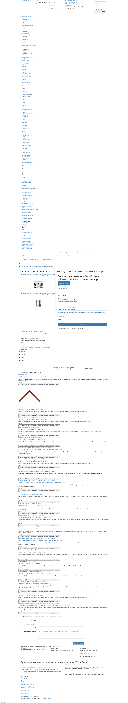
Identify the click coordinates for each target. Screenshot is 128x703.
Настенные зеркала (85, 255)
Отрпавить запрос (78, 643)
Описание (24, 331)
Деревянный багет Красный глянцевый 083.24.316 (34, 573)
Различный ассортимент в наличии (29, 696)
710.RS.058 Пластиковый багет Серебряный (32, 506)
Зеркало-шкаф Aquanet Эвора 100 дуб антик (32, 552)
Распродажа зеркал (47, 259)
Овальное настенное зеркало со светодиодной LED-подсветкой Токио (40, 449)
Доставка (53, 2)
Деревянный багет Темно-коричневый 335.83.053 (33, 419)
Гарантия (49, 698)
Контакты (53, 6)
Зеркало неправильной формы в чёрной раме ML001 (34, 584)
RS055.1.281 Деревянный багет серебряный (32, 439)
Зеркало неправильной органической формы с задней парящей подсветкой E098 (43, 605)
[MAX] (3, 702)
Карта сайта (24, 689)
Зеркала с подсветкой (28, 252)
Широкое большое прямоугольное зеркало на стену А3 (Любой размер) (40, 540)
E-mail (34, 627)
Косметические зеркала (34, 259)
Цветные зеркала (96, 255)
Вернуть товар (24, 692)
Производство (24, 680)
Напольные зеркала (73, 255)
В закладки (46, 384)
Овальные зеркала (61, 255)
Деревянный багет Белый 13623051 (29, 563)
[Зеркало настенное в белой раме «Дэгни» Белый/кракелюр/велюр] (38, 275)
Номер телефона (31, 624)
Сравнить (28, 384)
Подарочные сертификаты (27, 684)
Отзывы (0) (42, 331)
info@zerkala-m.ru (69, 5)
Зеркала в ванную (69, 252)
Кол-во (59, 319)
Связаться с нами (25, 690)
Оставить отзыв (68, 292)
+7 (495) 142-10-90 (84, 652)
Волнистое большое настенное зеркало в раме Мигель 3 (36, 471)
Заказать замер (64, 283)
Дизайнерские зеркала (91, 252)
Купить (82, 324)
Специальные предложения (27, 687)
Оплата (52, 3)
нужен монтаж (62, 316)
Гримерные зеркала (40, 252)
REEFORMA (65, 285)
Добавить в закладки (64, 328)
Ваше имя (33, 620)
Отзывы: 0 (61, 292)
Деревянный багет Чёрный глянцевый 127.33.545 (33, 461)
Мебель (25, 259)
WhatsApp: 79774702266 (71, 2)
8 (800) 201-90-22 (69, 3)
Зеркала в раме (80, 252)
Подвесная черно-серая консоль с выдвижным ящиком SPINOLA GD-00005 (41, 483)
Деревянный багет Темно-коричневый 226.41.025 (33, 409)
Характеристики (33, 331)
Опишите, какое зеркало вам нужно (29, 632)
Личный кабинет (25, 693)
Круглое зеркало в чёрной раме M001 (30, 494)
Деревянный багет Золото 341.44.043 (30, 595)
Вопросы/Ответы (25, 683)
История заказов (25, 695)
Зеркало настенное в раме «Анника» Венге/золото (34, 529)
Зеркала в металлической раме (55, 252)
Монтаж (52, 5)
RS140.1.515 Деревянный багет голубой (30, 429)
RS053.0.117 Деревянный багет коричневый (32, 377)
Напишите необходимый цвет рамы (67, 301)
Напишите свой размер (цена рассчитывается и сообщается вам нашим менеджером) (80, 307)
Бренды (22, 681)
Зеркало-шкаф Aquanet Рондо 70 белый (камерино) (34, 517)
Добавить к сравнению (77, 328)
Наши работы (54, 8)
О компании (54, 0)
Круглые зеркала (51, 255)
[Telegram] (0, 702)
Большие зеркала (40, 255)
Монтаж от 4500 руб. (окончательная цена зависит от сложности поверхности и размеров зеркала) (81, 313)
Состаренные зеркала (28, 255)
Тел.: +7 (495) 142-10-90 (71, 0)
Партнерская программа (27, 686)
